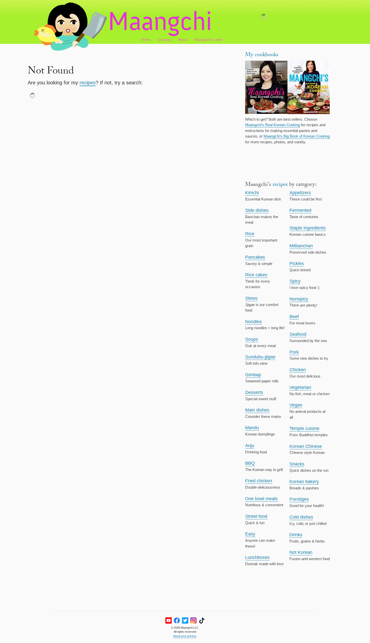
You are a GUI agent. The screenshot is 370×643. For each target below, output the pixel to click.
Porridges (299, 499)
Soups (251, 339)
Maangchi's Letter (208, 40)
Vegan (295, 405)
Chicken (297, 369)
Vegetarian (300, 387)
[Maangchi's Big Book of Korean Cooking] (308, 88)
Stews (251, 298)
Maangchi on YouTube (168, 620)
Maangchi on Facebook (177, 620)
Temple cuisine (304, 428)
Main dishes (257, 410)
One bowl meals (261, 498)
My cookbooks (261, 55)
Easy (250, 533)
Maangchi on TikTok (202, 620)
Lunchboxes (257, 557)
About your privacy (184, 635)
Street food (256, 516)
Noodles (253, 321)
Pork (294, 352)
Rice (249, 233)
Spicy (295, 281)
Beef (294, 316)
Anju (249, 445)
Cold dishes (301, 517)
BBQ (250, 463)
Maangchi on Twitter (185, 620)
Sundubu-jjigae (260, 356)
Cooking (164, 40)
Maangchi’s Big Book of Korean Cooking (297, 136)
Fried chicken (258, 480)
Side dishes (257, 210)
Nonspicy (298, 298)
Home (146, 40)
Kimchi (252, 192)
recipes (88, 82)
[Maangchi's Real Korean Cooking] (266, 88)
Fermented (300, 210)
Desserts (254, 392)
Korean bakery (304, 481)
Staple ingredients (307, 227)
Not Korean (300, 552)
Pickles (296, 263)
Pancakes (255, 257)
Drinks (295, 534)
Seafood (297, 334)
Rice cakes (256, 274)
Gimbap (253, 374)
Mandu (252, 427)
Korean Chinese (305, 446)
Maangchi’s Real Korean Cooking (272, 125)
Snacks (296, 463)
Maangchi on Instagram (193, 620)
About (182, 40)
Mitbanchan (301, 245)
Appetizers (300, 192)
